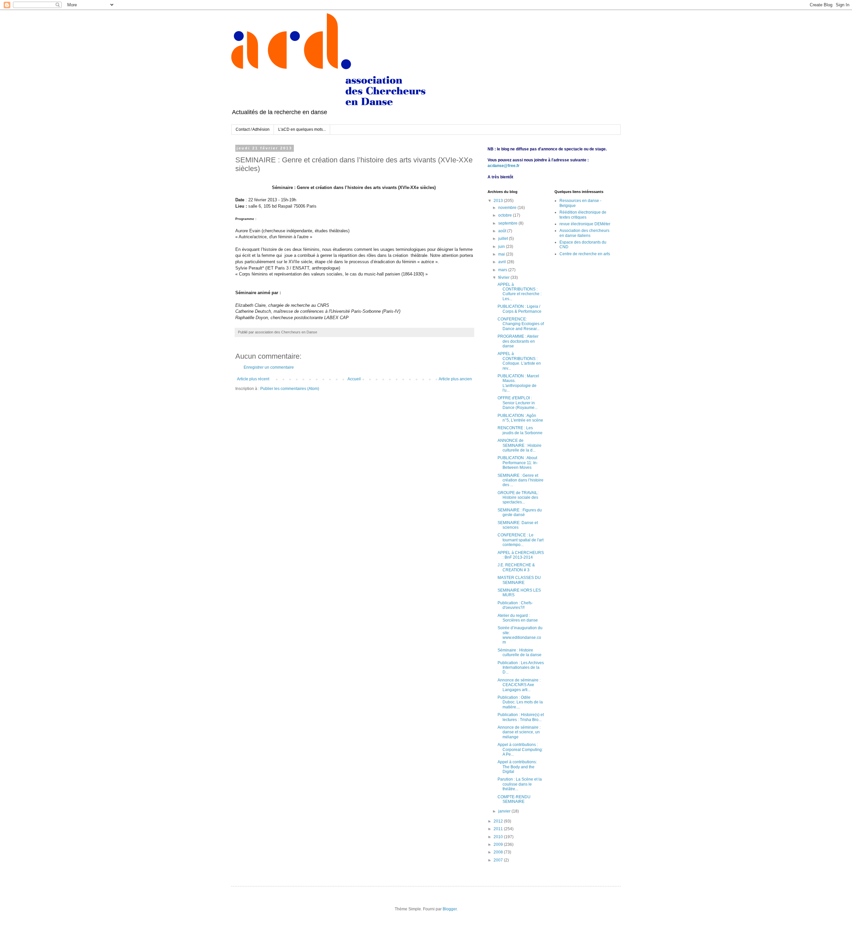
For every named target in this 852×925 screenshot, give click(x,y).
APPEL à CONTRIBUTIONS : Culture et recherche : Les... (519, 291)
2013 (499, 200)
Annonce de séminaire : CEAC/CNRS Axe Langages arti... (519, 685)
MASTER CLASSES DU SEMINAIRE (519, 580)
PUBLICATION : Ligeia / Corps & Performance (519, 308)
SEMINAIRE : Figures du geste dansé (520, 512)
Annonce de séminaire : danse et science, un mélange (519, 732)
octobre (505, 215)
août (502, 231)
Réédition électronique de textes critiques (582, 214)
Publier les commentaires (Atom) (289, 388)
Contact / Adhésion (253, 129)
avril (502, 262)
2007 (499, 860)
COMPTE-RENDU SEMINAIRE (514, 799)
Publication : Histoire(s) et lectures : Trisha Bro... (521, 717)
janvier (505, 811)
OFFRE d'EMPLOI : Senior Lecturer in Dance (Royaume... (517, 403)
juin (502, 246)
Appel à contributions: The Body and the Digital (517, 767)
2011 (499, 829)
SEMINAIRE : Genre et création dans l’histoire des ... (520, 480)
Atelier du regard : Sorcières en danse (518, 618)
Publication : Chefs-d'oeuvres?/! (515, 605)
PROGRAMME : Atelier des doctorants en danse (518, 341)
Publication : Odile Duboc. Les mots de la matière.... (520, 702)
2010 (499, 836)
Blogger (450, 909)
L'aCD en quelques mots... (302, 129)
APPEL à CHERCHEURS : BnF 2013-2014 (521, 555)
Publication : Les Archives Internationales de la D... (521, 667)
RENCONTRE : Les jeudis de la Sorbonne (520, 430)
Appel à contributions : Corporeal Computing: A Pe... (520, 749)
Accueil (354, 379)
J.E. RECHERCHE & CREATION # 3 (516, 567)
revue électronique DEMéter (584, 224)
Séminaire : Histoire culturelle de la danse (519, 652)
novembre (508, 207)
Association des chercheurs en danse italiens (584, 233)
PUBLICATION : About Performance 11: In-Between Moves (518, 463)
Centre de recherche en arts (584, 254)
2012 (499, 821)
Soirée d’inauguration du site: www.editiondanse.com (520, 635)
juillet (503, 238)
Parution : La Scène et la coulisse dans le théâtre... (520, 784)
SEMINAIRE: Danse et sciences (518, 525)
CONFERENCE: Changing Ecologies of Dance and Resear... (521, 324)
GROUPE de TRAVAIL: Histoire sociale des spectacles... (518, 497)
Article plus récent (253, 379)
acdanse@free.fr (504, 165)
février (504, 277)
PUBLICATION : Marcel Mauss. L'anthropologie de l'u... (518, 383)
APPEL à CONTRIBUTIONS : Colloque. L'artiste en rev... (519, 360)
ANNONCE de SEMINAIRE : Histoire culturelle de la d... (519, 445)
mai (502, 254)
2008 (499, 852)
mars (503, 270)
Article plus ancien (455, 379)
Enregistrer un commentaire (269, 367)
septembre (508, 223)
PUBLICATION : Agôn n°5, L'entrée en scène (520, 418)
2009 (499, 844)
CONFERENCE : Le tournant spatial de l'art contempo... (520, 540)
